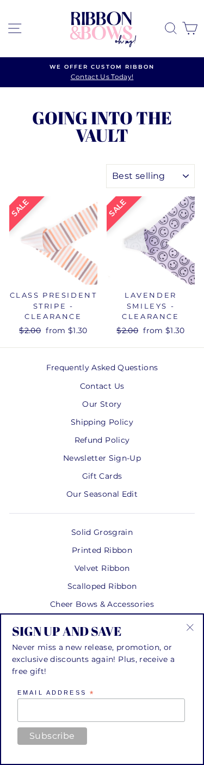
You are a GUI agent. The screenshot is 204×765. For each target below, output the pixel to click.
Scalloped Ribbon (102, 586)
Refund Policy (102, 440)
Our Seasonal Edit (102, 494)
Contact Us (102, 386)
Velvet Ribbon (102, 568)
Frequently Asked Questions (102, 367)
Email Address (56, 693)
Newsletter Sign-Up (102, 458)
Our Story (101, 404)
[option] (102, 72)
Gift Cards (102, 476)
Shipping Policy (102, 422)
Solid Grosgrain (102, 532)
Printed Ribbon (102, 550)
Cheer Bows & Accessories (102, 604)
